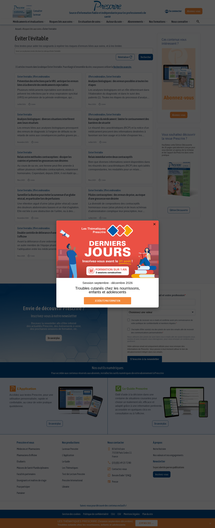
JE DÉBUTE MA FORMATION (107, 300)
